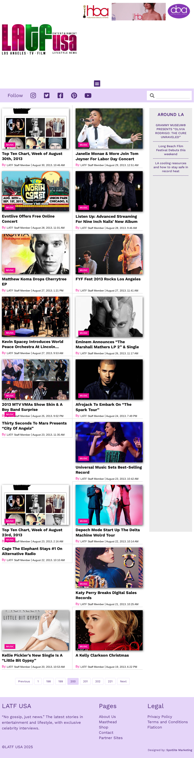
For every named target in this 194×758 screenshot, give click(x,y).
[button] (97, 83)
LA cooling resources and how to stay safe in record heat (170, 167)
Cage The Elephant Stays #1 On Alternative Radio (32, 551)
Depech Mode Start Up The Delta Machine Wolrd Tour (108, 532)
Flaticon (154, 727)
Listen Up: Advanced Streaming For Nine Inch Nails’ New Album (107, 219)
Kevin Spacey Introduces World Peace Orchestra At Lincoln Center (32, 344)
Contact (106, 732)
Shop (103, 727)
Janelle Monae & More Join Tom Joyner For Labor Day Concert (107, 156)
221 (111, 680)
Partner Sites (111, 737)
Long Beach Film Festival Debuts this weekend (170, 150)
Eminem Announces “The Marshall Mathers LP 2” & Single (107, 344)
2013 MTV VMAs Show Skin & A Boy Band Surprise (32, 407)
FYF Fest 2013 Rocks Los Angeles (108, 279)
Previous (24, 681)
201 (86, 680)
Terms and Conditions (167, 722)
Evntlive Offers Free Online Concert (28, 219)
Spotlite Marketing (179, 750)
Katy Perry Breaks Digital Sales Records (106, 595)
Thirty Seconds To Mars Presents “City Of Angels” (34, 426)
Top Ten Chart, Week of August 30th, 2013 (32, 156)
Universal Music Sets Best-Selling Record (109, 470)
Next (123, 681)
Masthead (108, 722)
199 (61, 680)
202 (98, 680)
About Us (107, 716)
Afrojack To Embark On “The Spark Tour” (103, 407)
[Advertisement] (137, 48)
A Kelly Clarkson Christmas (102, 655)
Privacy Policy (159, 716)
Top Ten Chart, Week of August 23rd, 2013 (32, 532)
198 (49, 680)
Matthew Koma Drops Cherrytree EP (34, 281)
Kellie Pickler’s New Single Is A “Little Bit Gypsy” (32, 658)
